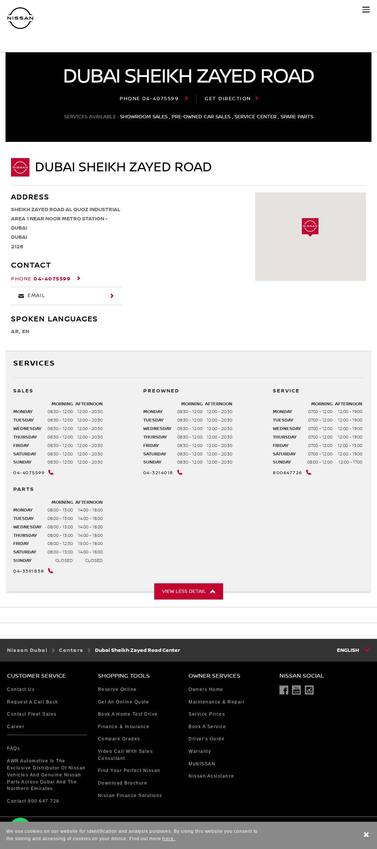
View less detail (184, 591)
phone (149, 99)
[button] (366, 9)
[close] (366, 836)
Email (37, 295)
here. (169, 838)
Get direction (228, 99)
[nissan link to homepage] (20, 18)
